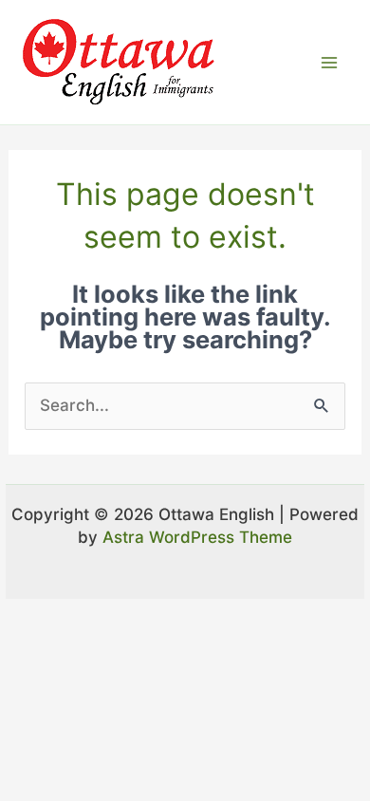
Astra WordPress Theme (197, 537)
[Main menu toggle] (330, 62)
